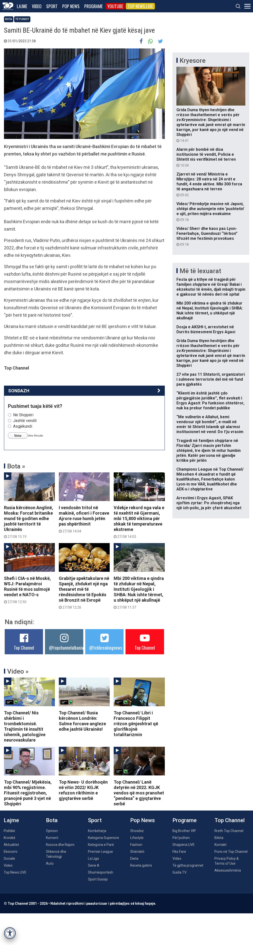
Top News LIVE (140, 6)
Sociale (9, 858)
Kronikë (9, 838)
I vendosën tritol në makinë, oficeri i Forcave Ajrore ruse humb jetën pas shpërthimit (84, 519)
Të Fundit (22, 19)
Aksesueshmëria (227, 870)
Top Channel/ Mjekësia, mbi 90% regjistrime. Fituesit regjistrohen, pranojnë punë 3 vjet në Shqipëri (28, 792)
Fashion (136, 845)
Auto (50, 863)
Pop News (71, 6)
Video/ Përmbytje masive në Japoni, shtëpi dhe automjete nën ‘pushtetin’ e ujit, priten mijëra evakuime (210, 211)
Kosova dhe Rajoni (60, 845)
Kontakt (220, 845)
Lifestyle (137, 838)
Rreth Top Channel (228, 831)
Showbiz (137, 831)
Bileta (218, 838)
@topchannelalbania (66, 647)
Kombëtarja (97, 831)
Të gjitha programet (187, 865)
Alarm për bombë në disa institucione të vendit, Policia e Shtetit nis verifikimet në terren (206, 157)
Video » (18, 671)
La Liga (93, 858)
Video (37, 6)
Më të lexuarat (200, 271)
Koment (52, 838)
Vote (17, 436)
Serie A (93, 865)
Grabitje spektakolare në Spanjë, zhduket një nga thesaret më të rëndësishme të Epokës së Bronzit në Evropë (84, 592)
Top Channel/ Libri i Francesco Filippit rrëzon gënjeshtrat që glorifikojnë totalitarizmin (136, 723)
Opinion (52, 831)
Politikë (9, 831)
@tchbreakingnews (105, 647)
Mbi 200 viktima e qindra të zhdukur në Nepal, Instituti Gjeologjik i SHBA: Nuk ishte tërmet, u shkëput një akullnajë (139, 592)
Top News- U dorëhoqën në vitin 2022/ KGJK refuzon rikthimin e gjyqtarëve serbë (83, 790)
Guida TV (179, 872)
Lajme (22, 6)
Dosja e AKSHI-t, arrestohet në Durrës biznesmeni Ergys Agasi (205, 329)
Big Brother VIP (184, 831)
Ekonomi (10, 852)
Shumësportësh (100, 872)
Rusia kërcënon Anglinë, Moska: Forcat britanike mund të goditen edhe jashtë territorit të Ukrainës (28, 522)
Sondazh (18, 390)
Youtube (115, 6)
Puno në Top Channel (231, 852)
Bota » (16, 466)
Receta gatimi (141, 865)
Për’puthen (181, 838)
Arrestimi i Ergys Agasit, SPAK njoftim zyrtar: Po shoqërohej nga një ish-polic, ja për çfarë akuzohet (208, 503)
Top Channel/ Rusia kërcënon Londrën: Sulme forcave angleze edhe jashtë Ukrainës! (82, 721)
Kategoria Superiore (103, 838)
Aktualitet (11, 845)
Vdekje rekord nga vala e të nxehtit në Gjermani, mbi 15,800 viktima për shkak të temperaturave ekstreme (139, 522)
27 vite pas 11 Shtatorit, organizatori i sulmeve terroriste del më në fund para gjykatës (210, 379)
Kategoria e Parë (101, 845)
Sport (52, 6)
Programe (93, 6)
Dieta (134, 858)
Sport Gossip (98, 879)
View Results (35, 435)
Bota (8, 19)
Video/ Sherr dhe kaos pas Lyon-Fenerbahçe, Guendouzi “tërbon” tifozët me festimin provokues (206, 236)
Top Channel (24, 647)
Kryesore (193, 60)
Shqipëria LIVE (183, 845)
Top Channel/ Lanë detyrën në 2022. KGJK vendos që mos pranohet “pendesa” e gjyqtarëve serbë (139, 792)
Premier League (100, 852)
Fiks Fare (179, 852)
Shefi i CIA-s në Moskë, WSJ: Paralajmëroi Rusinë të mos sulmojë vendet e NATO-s (27, 590)
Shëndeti (137, 852)
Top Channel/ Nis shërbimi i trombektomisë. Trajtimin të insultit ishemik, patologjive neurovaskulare (24, 726)
